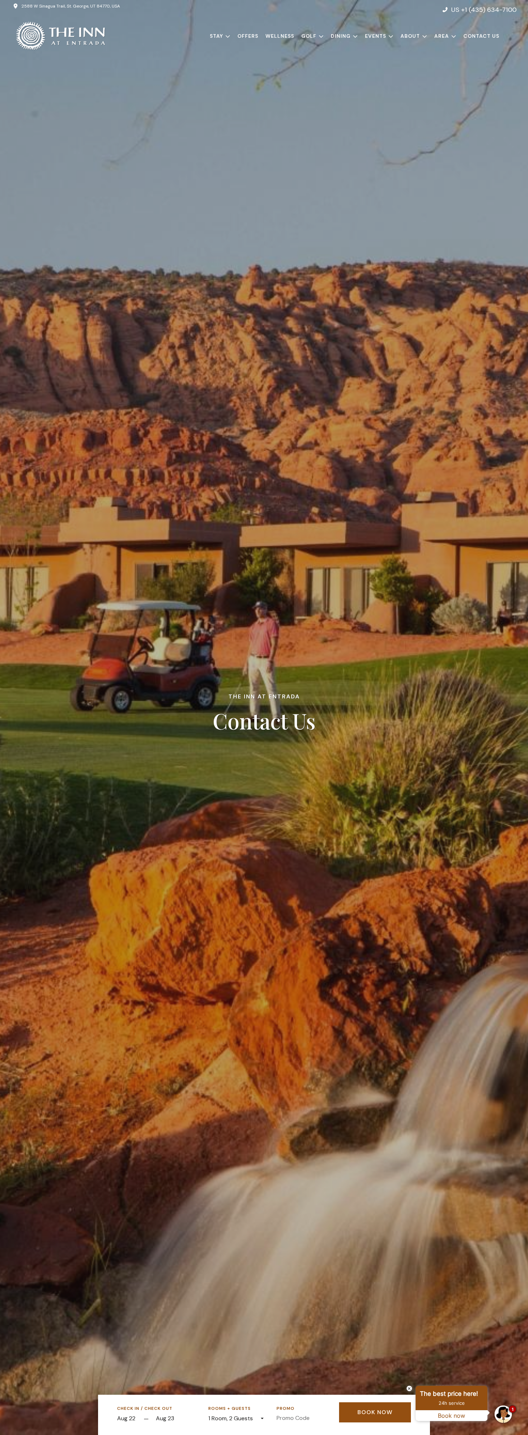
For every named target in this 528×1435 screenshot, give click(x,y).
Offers (247, 36)
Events (375, 36)
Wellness (279, 36)
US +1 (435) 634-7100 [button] (484, 9)
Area (441, 36)
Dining (341, 36)
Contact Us (481, 36)
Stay (216, 36)
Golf (308, 36)
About (410, 36)
